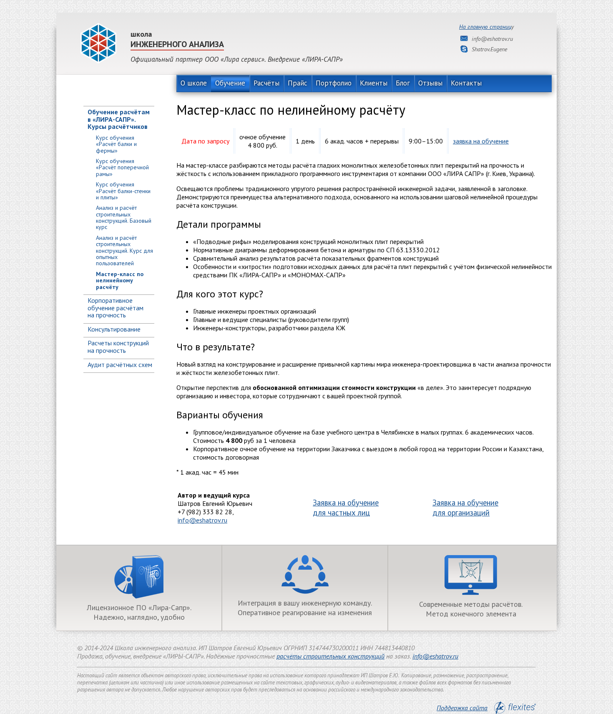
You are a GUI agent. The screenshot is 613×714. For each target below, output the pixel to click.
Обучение (230, 83)
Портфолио (334, 83)
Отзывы (430, 83)
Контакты (466, 83)
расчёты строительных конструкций (330, 656)
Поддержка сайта (462, 708)
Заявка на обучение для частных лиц (346, 508)
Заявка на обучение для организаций (465, 508)
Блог (403, 83)
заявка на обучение (481, 141)
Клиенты (373, 83)
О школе (194, 83)
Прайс (297, 83)
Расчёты (266, 83)
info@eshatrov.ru (202, 520)
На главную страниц (485, 26)
